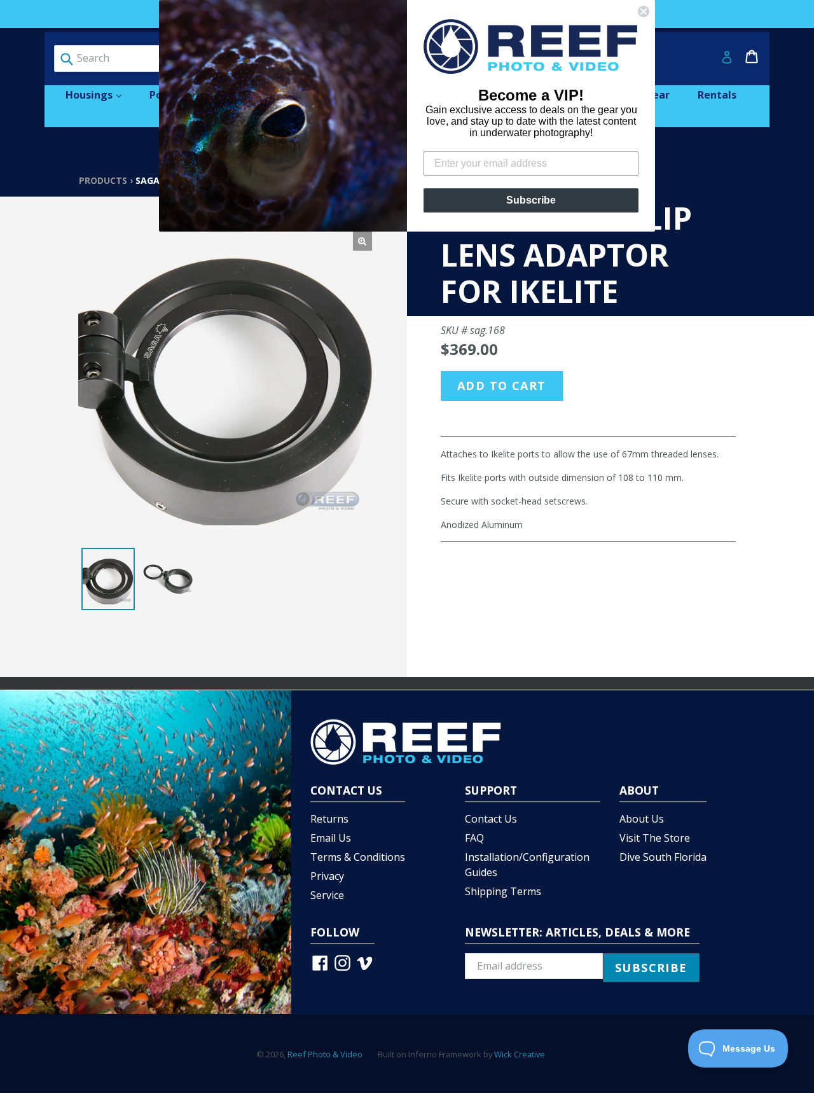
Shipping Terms (503, 891)
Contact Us (491, 819)
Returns (329, 819)
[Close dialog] (643, 11)
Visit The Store (654, 838)
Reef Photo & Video (324, 1054)
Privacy (327, 876)
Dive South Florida (663, 857)
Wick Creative (519, 1054)
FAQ (474, 838)
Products (103, 180)
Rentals (717, 95)
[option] (108, 579)
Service (327, 895)
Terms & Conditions (357, 857)
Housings (100, 94)
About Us (641, 819)
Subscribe (531, 200)
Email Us (330, 838)
